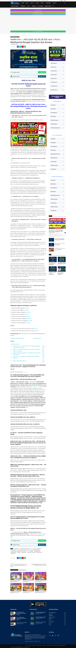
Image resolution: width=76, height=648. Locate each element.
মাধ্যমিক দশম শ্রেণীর (29, 552)
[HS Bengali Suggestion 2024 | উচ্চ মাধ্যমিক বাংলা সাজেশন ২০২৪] (32, 618)
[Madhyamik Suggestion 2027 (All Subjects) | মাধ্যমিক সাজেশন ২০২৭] (16, 576)
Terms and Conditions (38, 0)
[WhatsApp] (25, 47)
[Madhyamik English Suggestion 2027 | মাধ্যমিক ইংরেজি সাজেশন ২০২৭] (40, 576)
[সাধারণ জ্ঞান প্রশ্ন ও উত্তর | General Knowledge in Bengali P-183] (57, 223)
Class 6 (26, 2)
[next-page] (12, 594)
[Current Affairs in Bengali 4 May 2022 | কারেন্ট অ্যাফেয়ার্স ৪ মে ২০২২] (62, 259)
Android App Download (45, 0)
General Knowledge (51, 228)
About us (14, 0)
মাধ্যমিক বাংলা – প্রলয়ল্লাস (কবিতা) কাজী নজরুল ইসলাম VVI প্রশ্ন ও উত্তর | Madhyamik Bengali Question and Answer (18, 565)
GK (52, 6)
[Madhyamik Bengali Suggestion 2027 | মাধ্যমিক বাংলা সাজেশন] (28, 576)
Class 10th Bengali (16, 548)
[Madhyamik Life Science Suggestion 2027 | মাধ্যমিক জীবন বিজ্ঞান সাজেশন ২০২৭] (40, 587)
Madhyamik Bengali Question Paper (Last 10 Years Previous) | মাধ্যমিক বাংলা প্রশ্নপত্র (38, 565)
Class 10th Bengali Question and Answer (25, 548)
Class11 (54, 2)
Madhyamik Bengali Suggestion (35, 549)
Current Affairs (48, 6)
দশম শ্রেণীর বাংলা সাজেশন (23, 552)
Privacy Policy (32, 0)
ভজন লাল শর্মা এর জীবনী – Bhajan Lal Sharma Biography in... (61, 273)
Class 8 (37, 2)
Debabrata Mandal (14, 44)
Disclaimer (27, 0)
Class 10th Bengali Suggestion (36, 548)
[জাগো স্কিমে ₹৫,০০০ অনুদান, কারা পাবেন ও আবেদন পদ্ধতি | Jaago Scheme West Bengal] (51, 249)
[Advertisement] (38, 22)
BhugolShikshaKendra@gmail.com (34, 641)
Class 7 (31, 2)
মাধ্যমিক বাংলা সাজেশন (13, 553)
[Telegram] (61, 0)
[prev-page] (11, 594)
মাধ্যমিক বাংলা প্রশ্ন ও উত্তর (39, 552)
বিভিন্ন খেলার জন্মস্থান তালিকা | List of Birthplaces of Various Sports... (52, 263)
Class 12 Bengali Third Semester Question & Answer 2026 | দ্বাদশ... (21, 618)
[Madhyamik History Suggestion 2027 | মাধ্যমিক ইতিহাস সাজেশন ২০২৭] (28, 587)
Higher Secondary (14, 6)
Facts (28, 6)
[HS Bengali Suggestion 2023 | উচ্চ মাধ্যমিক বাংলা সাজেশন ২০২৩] (32, 613)
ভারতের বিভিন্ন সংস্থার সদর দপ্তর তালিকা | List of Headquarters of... (52, 273)
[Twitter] (63, 0)
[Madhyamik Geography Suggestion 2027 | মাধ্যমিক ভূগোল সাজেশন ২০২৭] (16, 587)
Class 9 (42, 2)
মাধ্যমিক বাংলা (33, 552)
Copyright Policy (22, 0)
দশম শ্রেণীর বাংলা (18, 552)
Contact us (17, 0)
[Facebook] (59, 0)
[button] (64, 3)
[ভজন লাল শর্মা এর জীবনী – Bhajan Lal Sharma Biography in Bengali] (62, 269)
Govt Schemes (40, 6)
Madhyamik (48, 2)
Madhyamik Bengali (13, 549)
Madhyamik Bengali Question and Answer (24, 549)
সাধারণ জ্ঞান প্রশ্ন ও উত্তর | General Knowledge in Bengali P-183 (56, 230)
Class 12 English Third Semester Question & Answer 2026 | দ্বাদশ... (21, 613)
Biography (34, 6)
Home (11, 0)
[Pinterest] (23, 47)
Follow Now (42, 72)
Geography (23, 6)
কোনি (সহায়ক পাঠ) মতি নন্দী (13, 552)
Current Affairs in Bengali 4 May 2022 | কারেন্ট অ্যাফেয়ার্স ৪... (62, 263)
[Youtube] (65, 0)
